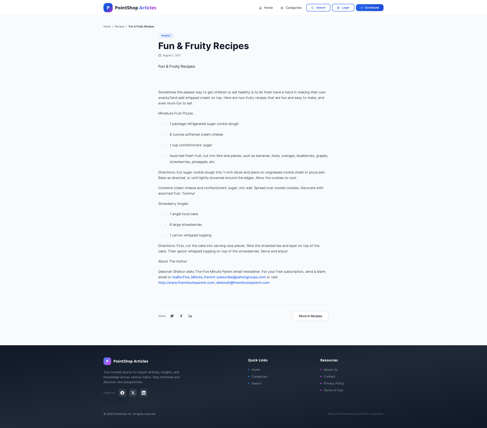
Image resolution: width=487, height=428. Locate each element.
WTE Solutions (344, 413)
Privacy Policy (334, 383)
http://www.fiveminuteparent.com (186, 283)
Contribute (371, 7)
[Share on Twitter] (172, 316)
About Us (330, 370)
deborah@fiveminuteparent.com (243, 283)
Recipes (165, 35)
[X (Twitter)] (133, 393)
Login (345, 7)
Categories (293, 8)
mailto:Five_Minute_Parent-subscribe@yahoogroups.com (219, 277)
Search (320, 7)
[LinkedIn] (143, 393)
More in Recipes (310, 316)
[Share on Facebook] (181, 316)
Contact (329, 376)
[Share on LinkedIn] (190, 316)
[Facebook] (122, 393)
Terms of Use (333, 390)
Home (268, 8)
